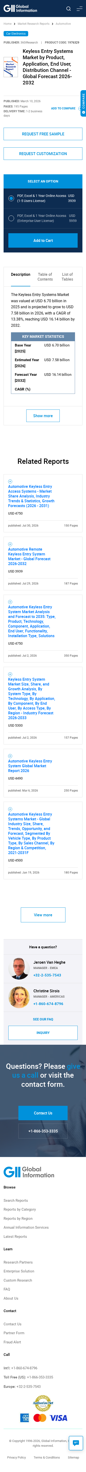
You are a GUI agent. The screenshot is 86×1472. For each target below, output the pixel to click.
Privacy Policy (16, 1457)
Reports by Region (18, 1218)
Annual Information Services (26, 1227)
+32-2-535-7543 (47, 975)
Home (8, 23)
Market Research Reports (33, 23)
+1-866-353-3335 (43, 1131)
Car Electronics (16, 33)
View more (43, 915)
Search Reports (16, 1200)
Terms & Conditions (47, 1457)
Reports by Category (20, 1209)
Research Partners (18, 1262)
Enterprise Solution (19, 1271)
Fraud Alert (12, 1342)
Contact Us (43, 1113)
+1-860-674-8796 (48, 1004)
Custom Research (18, 1280)
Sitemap (73, 1457)
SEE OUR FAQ (43, 1019)
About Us (11, 1298)
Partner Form (14, 1333)
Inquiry (43, 1033)
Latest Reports (15, 1236)
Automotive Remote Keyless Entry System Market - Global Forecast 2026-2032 (29, 556)
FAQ (7, 1289)
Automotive (63, 23)
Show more (43, 415)
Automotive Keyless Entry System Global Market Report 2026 (30, 765)
